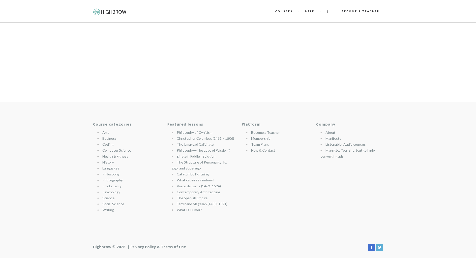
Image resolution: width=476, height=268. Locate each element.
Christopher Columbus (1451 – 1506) (205, 138)
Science (108, 198)
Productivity (111, 186)
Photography (112, 180)
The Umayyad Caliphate (195, 144)
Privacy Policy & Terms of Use (158, 246)
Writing (108, 210)
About (330, 132)
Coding (108, 144)
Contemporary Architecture (198, 192)
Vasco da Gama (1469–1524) (199, 186)
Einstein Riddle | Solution (196, 156)
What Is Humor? (189, 210)
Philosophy (110, 174)
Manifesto (333, 138)
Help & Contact (263, 150)
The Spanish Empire (192, 198)
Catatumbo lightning (193, 174)
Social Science (113, 204)
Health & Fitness (115, 156)
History (108, 162)
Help (310, 11)
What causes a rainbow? (195, 180)
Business (109, 138)
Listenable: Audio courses (346, 144)
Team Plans (260, 144)
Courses (284, 11)
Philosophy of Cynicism (194, 132)
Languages (110, 168)
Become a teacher (361, 11)
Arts (105, 132)
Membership (260, 138)
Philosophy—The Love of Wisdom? (203, 150)
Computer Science (116, 150)
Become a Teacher (265, 132)
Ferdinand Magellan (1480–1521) (202, 204)
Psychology (111, 192)
